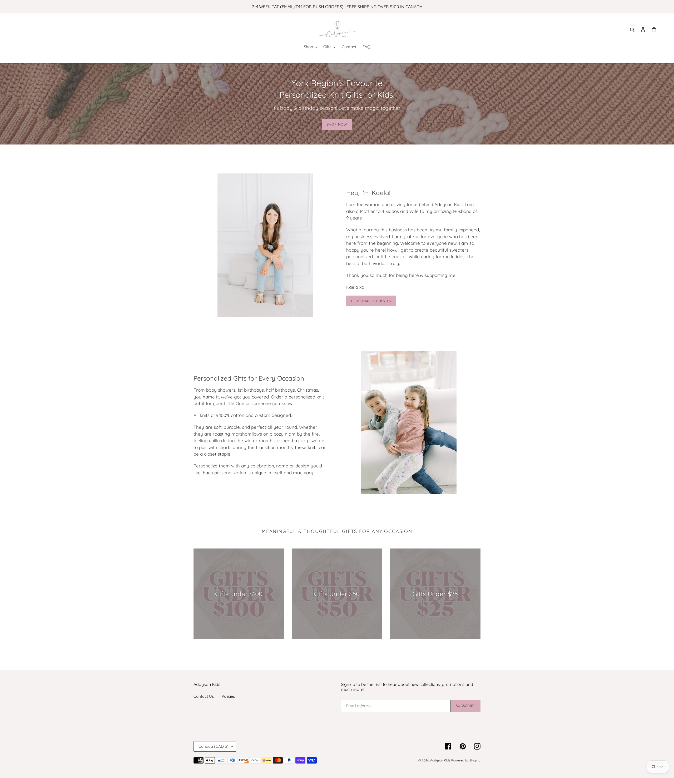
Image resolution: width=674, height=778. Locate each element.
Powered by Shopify (465, 760)
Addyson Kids (440, 760)
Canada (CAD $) (214, 746)
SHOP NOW (337, 124)
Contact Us (204, 696)
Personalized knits (371, 301)
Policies (228, 696)
